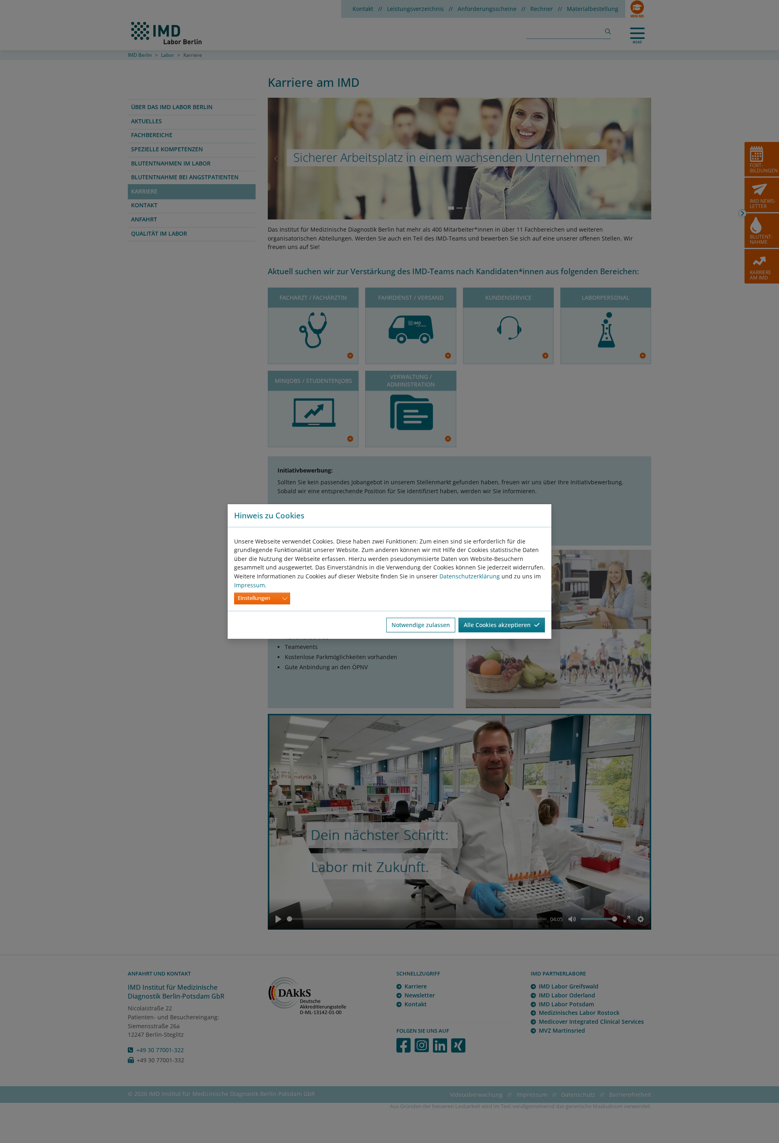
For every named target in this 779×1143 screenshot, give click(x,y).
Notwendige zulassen (421, 625)
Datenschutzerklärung (469, 576)
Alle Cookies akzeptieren (499, 625)
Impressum (249, 585)
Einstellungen (254, 598)
